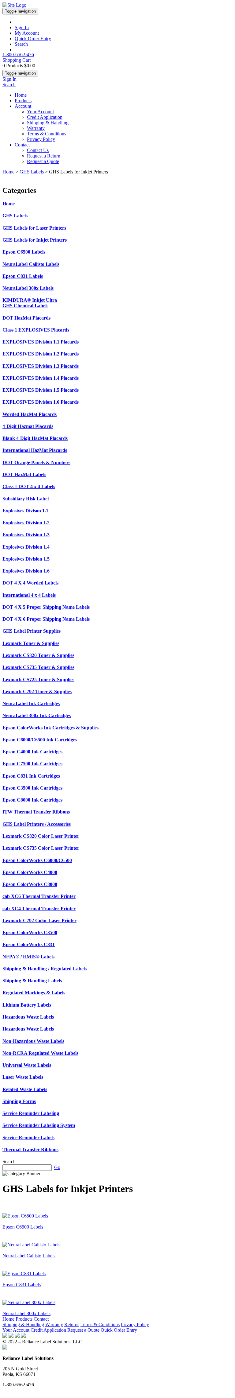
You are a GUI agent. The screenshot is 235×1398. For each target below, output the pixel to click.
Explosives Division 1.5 (26, 558)
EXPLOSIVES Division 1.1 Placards (40, 341)
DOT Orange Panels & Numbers (36, 462)
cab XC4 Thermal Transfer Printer (39, 908)
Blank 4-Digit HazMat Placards (35, 438)
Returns (71, 1324)
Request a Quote (43, 161)
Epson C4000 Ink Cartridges (32, 751)
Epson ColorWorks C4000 (29, 872)
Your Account (40, 111)
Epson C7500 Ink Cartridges (32, 763)
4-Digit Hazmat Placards (27, 426)
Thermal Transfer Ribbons (30, 1149)
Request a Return (43, 155)
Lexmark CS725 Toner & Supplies (38, 679)
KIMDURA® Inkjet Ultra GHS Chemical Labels (29, 302)
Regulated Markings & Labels (33, 992)
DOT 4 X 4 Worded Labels (30, 582)
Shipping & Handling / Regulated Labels (44, 968)
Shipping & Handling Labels (32, 980)
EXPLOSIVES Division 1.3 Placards (40, 366)
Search (21, 44)
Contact (22, 144)
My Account (27, 33)
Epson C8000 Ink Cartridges (32, 799)
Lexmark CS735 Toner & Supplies (38, 667)
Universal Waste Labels (26, 1065)
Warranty (36, 128)
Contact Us (38, 150)
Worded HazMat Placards (29, 414)
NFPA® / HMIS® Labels (28, 956)
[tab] (117, 204)
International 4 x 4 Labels (29, 595)
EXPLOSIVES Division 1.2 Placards (40, 353)
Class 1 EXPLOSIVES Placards (35, 329)
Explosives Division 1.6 (26, 570)
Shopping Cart (16, 60)
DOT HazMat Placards (26, 317)
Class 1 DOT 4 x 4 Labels (28, 486)
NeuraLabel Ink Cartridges (31, 703)
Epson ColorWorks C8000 (29, 884)
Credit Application (44, 117)
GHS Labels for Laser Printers (34, 228)
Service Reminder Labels (28, 1137)
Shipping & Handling (48, 122)
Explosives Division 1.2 (26, 522)
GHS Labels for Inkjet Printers (34, 240)
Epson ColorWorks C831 (28, 944)
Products (23, 100)
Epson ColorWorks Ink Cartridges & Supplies (50, 727)
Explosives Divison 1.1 (25, 510)
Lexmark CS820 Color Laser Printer (40, 836)
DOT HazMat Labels (24, 474)
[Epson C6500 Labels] (25, 1215)
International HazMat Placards (34, 450)
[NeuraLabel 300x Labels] (28, 1302)
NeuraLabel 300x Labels (28, 288)
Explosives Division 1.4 (26, 546)
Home (21, 95)
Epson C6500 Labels (23, 251)
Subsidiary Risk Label (25, 498)
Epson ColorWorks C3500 (29, 932)
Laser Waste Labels (22, 1077)
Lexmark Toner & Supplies (30, 643)
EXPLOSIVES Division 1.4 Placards (40, 378)
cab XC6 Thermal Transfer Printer (39, 896)
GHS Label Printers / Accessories (36, 824)
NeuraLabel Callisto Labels (30, 264)
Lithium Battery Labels (26, 1005)
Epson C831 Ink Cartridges (31, 776)
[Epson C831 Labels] (24, 1273)
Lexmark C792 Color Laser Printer (39, 920)
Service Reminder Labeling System (38, 1125)
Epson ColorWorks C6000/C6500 (37, 860)
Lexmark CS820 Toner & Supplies (38, 655)
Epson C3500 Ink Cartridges (32, 787)
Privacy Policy (41, 139)
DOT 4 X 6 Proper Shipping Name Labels (46, 619)
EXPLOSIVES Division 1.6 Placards (40, 402)
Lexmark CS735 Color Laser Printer (40, 848)
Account (23, 106)
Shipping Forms (19, 1101)
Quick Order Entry (33, 38)
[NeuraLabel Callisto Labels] (31, 1244)
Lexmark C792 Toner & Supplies (37, 691)
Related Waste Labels (24, 1089)
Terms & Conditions (46, 133)
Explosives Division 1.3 (26, 534)
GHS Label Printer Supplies (31, 631)
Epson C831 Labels (22, 276)
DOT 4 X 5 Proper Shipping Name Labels (46, 607)
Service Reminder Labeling (30, 1113)
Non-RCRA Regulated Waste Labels (40, 1053)
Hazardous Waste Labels (28, 1016)
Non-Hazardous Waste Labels (33, 1041)
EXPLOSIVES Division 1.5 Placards (40, 390)
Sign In (22, 27)
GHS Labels (32, 171)
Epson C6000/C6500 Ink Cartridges (39, 739)
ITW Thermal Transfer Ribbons (36, 811)
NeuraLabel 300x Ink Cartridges (36, 715)
